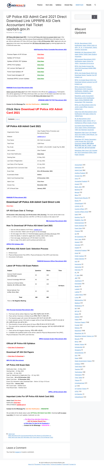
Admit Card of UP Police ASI (15, 92)
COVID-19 (78, 206)
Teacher (77, 369)
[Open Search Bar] (95, 4)
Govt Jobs (49, 5)
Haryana (77, 245)
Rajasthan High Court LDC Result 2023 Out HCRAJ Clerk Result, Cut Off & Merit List (86, 134)
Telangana (78, 375)
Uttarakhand (79, 397)
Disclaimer (38, 464)
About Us (31, 464)
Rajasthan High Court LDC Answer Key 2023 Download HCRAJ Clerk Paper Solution (86, 152)
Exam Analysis (79, 225)
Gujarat (77, 242)
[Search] (94, 17)
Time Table (78, 377)
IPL (76, 272)
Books (77, 201)
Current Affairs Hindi (81, 212)
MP (76, 308)
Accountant (78, 165)
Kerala (77, 286)
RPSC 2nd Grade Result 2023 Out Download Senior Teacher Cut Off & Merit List (86, 75)
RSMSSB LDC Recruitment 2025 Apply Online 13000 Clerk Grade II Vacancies (86, 54)
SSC (76, 355)
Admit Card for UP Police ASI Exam (46, 234)
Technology (78, 372)
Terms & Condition (56, 464)
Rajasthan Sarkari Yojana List (84, 336)
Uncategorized (79, 383)
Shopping (78, 350)
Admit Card (79, 5)
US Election (78, 394)
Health (77, 247)
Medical (77, 303)
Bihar (76, 195)
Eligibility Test (79, 220)
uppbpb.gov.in (52, 92)
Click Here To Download (15, 347)
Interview (78, 270)
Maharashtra (79, 300)
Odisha (77, 317)
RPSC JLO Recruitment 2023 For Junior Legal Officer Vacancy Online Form (85, 107)
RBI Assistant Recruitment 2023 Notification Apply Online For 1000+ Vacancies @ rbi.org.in (85, 61)
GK (76, 234)
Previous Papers (80, 322)
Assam (77, 184)
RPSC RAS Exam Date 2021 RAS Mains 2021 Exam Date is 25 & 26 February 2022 (30, 437)
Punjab (77, 325)
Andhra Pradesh (80, 173)
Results (88, 5)
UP (76, 386)
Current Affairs (79, 209)
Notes (77, 314)
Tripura (77, 380)
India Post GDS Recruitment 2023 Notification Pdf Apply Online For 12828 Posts (86, 114)
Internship (78, 267)
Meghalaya (78, 306)
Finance (39, 5)
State (76, 358)
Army (76, 178)
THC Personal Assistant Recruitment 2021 (19, 310)
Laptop (77, 292)
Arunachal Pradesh (81, 181)
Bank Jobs (78, 187)
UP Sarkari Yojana (80, 388)
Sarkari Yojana (79, 344)
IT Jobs (77, 275)
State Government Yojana (83, 361)
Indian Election (79, 259)
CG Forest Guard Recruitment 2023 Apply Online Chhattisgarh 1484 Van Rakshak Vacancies (85, 128)
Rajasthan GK (79, 333)
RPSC (76, 341)
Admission (78, 167)
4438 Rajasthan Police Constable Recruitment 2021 (50, 49)
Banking (77, 189)
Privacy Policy (46, 464)
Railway (77, 328)
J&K (76, 278)
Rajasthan (78, 330)
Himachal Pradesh (81, 250)
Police (77, 319)
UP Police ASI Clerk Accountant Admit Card (46, 37)
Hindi (76, 253)
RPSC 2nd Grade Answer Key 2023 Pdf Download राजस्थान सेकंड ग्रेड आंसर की (85, 68)
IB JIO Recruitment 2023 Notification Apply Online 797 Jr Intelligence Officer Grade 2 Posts (86, 121)
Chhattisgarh (79, 203)
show (17, 119)
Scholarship (78, 347)
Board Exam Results (81, 198)
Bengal (77, 192)
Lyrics (76, 297)
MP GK (77, 311)
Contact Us (72, 464)
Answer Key (68, 5)
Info (76, 261)
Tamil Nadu (78, 366)
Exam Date (78, 228)
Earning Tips (79, 217)
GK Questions (79, 236)
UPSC (77, 391)
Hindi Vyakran (79, 256)
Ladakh (77, 289)
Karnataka (78, 283)
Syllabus (58, 5)
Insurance (78, 264)
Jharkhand (78, 281)
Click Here (40, 54)
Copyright (66, 464)
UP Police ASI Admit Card (14, 37)
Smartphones (79, 353)
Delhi (76, 214)
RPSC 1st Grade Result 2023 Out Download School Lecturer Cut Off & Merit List (86, 82)
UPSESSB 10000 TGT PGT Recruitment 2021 (52, 100)
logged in (18, 452)
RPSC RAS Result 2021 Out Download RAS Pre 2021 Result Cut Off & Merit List (29, 435)
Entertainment (79, 223)
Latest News (79, 294)
